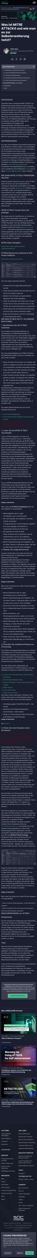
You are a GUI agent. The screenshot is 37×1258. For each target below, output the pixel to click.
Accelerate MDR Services (25, 1145)
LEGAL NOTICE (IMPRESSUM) (23, 1225)
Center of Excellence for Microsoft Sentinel (25, 1157)
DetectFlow (4, 1144)
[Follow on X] (20, 59)
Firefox (26, 1179)
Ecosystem (5, 1150)
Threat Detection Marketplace (6, 1134)
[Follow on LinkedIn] (12, 59)
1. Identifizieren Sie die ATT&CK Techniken (14, 70)
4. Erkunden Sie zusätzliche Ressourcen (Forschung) (17, 77)
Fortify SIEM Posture (24, 1133)
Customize (8, 1253)
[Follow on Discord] (24, 59)
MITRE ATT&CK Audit (7, 1163)
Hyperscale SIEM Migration (26, 1148)
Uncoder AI (4, 1141)
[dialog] (18, 1244)
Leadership (21, 1196)
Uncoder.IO (21, 1173)
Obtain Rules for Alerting (25, 1136)
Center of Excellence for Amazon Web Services (25, 1161)
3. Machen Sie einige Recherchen (12, 75)
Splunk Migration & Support (26, 1165)
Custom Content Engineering (5, 1167)
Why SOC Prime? (23, 1188)
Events (3, 1181)
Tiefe (5, 88)
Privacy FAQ (18, 1230)
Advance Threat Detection (25, 1139)
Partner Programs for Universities (24, 1209)
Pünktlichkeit (7, 85)
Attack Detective (6, 1138)
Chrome (20, 1179)
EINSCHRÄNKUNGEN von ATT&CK (12, 83)
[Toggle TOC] (33, 66)
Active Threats (5, 1187)
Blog (10, 7)
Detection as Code (6, 1193)
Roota (3, 1196)
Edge (31, 1179)
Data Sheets (4, 1184)
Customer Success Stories (8, 1190)
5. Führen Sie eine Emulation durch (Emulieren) (15, 80)
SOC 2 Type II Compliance (25, 1205)
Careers (20, 1199)
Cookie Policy (27, 1223)
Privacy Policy (8, 1225)
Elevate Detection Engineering (26, 1142)
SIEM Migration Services (8, 1171)
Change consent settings (12, 1223)
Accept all (29, 1253)
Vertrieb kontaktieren (17, 995)
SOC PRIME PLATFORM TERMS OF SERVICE (17, 1227)
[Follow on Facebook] (16, 59)
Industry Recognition (24, 1193)
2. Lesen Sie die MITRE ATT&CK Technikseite (15, 72)
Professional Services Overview (7, 1159)
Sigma (3, 1199)
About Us (21, 1191)
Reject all (19, 1253)
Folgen (14, 53)
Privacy (20, 1202)
